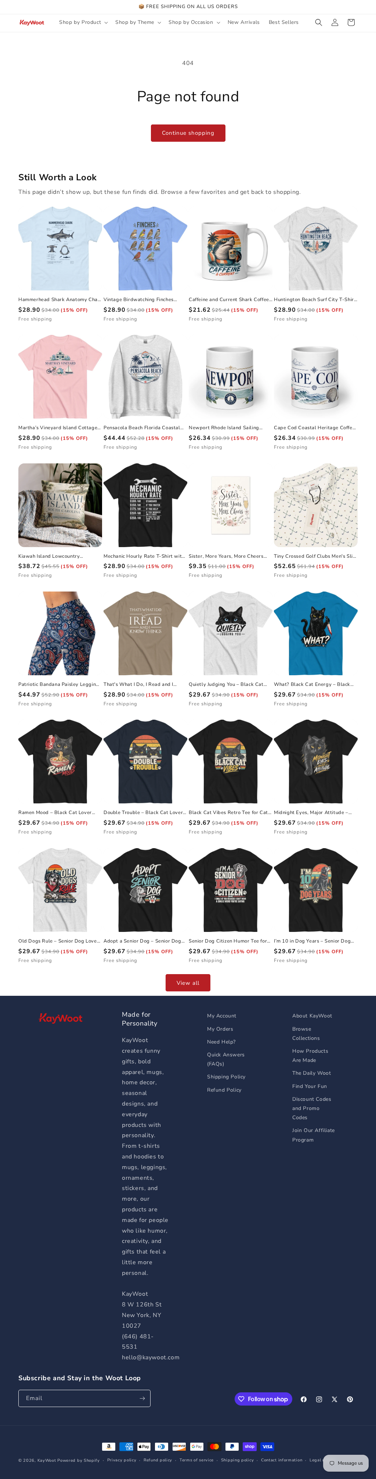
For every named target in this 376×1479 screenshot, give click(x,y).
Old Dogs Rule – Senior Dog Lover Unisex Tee (58, 941)
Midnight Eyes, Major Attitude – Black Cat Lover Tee (311, 813)
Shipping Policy (226, 1076)
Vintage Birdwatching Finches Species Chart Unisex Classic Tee (142, 300)
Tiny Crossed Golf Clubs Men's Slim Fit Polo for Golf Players (315, 556)
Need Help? (221, 1041)
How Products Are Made (310, 1056)
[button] (83, 22)
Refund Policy (224, 1089)
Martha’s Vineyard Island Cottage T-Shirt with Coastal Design (57, 428)
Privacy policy (122, 1460)
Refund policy (158, 1460)
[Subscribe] (142, 1398)
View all (188, 983)
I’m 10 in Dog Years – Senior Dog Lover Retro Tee (312, 941)
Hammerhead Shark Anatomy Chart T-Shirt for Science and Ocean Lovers (60, 300)
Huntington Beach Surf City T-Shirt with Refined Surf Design (315, 300)
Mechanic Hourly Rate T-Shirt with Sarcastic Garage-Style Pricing (144, 556)
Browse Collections (306, 1034)
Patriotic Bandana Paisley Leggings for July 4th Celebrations (59, 684)
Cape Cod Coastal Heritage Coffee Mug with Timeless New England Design (314, 428)
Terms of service (197, 1460)
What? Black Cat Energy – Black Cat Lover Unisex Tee (312, 684)
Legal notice (322, 1460)
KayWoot (46, 1460)
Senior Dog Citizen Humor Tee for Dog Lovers (228, 941)
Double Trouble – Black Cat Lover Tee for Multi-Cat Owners (143, 813)
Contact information (281, 1460)
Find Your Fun (309, 1086)
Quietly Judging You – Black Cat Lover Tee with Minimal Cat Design (230, 684)
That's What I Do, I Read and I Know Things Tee (138, 684)
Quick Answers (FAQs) (226, 1059)
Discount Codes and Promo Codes (311, 1108)
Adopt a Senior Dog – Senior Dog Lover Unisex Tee (142, 941)
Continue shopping (188, 133)
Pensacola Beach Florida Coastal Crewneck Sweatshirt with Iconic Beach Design (142, 428)
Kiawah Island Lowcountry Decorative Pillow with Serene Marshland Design (54, 556)
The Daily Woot (311, 1073)
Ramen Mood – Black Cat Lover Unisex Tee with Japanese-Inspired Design (59, 813)
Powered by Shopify (78, 1460)
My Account (221, 1015)
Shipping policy (237, 1460)
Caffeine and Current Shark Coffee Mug (229, 300)
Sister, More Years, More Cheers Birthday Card (226, 556)
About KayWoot (312, 1015)
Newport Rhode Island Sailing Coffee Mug (224, 428)
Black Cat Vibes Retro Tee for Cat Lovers (228, 813)
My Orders (220, 1029)
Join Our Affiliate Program (313, 1135)
